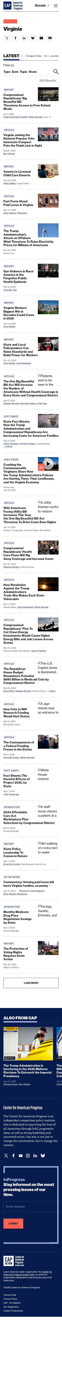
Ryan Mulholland (26, 607)
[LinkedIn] (35, 1155)
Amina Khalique (10, 443)
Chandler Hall (10, 290)
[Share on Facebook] (15, 38)
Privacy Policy (10, 1299)
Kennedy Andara (28, 403)
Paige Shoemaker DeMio (15, 117)
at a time (54, 56)
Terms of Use (9, 1295)
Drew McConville (11, 864)
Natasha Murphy (11, 403)
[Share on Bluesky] (32, 38)
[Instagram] (28, 1155)
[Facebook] (13, 1155)
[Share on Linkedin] (24, 38)
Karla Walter (9, 326)
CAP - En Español (11, 1303)
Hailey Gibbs (9, 183)
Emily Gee (42, 403)
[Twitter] (6, 1155)
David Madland (23, 363)
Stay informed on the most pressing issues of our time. (28, 1187)
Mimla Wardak (36, 117)
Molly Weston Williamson (15, 213)
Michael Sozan (10, 1084)
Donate (40, 5)
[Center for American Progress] (7, 5)
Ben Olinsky (9, 153)
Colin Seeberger (11, 794)
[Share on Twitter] (6, 38)
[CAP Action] (14, 1261)
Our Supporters (11, 1307)
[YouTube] (20, 1155)
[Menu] (56, 5)
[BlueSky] (43, 1155)
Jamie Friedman (38, 651)
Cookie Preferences (13, 1310)
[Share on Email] (41, 38)
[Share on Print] (49, 38)
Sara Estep (8, 691)
